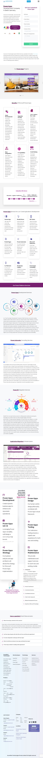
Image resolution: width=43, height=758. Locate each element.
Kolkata (17, 733)
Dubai (24, 737)
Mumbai (17, 729)
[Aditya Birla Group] (14, 33)
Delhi (21, 733)
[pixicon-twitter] (30, 722)
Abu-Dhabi (20, 737)
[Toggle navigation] (38, 1)
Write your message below (29, 33)
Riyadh (17, 730)
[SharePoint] (4, 27)
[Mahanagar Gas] (19, 33)
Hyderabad (24, 733)
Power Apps (35, 53)
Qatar (21, 738)
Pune (21, 729)
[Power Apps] (8, 27)
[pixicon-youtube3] (34, 722)
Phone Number (27, 24)
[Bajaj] (9, 33)
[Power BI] (6, 27)
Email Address (26, 19)
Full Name (26, 14)
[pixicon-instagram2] (32, 722)
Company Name (27, 28)
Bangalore (18, 734)
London (17, 738)
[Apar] (5, 33)
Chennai (23, 729)
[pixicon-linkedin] (36, 722)
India (17, 737)
